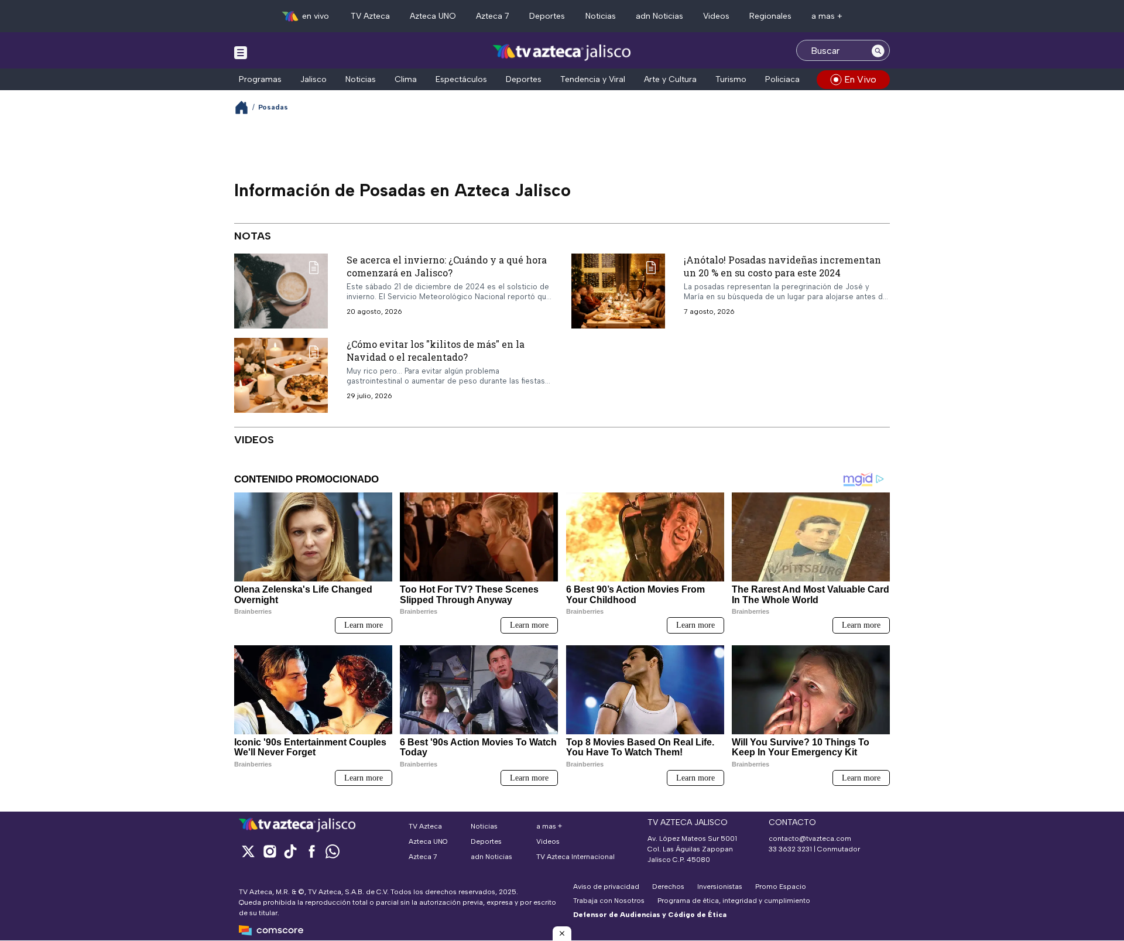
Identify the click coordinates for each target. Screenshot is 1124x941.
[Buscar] (878, 50)
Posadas (273, 107)
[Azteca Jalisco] (562, 51)
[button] (562, 933)
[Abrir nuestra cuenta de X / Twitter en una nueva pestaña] (248, 851)
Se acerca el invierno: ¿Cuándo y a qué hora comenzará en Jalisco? (447, 266)
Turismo (730, 79)
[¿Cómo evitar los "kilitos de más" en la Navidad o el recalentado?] (281, 375)
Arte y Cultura (670, 79)
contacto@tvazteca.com (810, 838)
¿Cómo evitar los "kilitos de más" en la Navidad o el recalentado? (436, 350)
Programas (260, 79)
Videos (716, 16)
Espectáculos (461, 79)
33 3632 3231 (790, 849)
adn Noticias (659, 16)
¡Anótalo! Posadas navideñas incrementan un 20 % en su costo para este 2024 (782, 266)
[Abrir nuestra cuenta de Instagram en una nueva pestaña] (269, 851)
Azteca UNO (433, 16)
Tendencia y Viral (592, 79)
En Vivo (860, 79)
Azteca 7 (492, 16)
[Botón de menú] (240, 52)
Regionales (770, 16)
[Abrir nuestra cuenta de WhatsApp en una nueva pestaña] (332, 851)
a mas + (826, 16)
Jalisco (313, 79)
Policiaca (782, 79)
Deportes (547, 16)
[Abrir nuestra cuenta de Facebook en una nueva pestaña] (311, 851)
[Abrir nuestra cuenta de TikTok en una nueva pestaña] (290, 851)
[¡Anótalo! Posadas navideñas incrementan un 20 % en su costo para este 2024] (618, 291)
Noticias (600, 16)
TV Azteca (370, 16)
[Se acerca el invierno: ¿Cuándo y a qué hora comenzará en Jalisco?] (281, 291)
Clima (406, 79)
